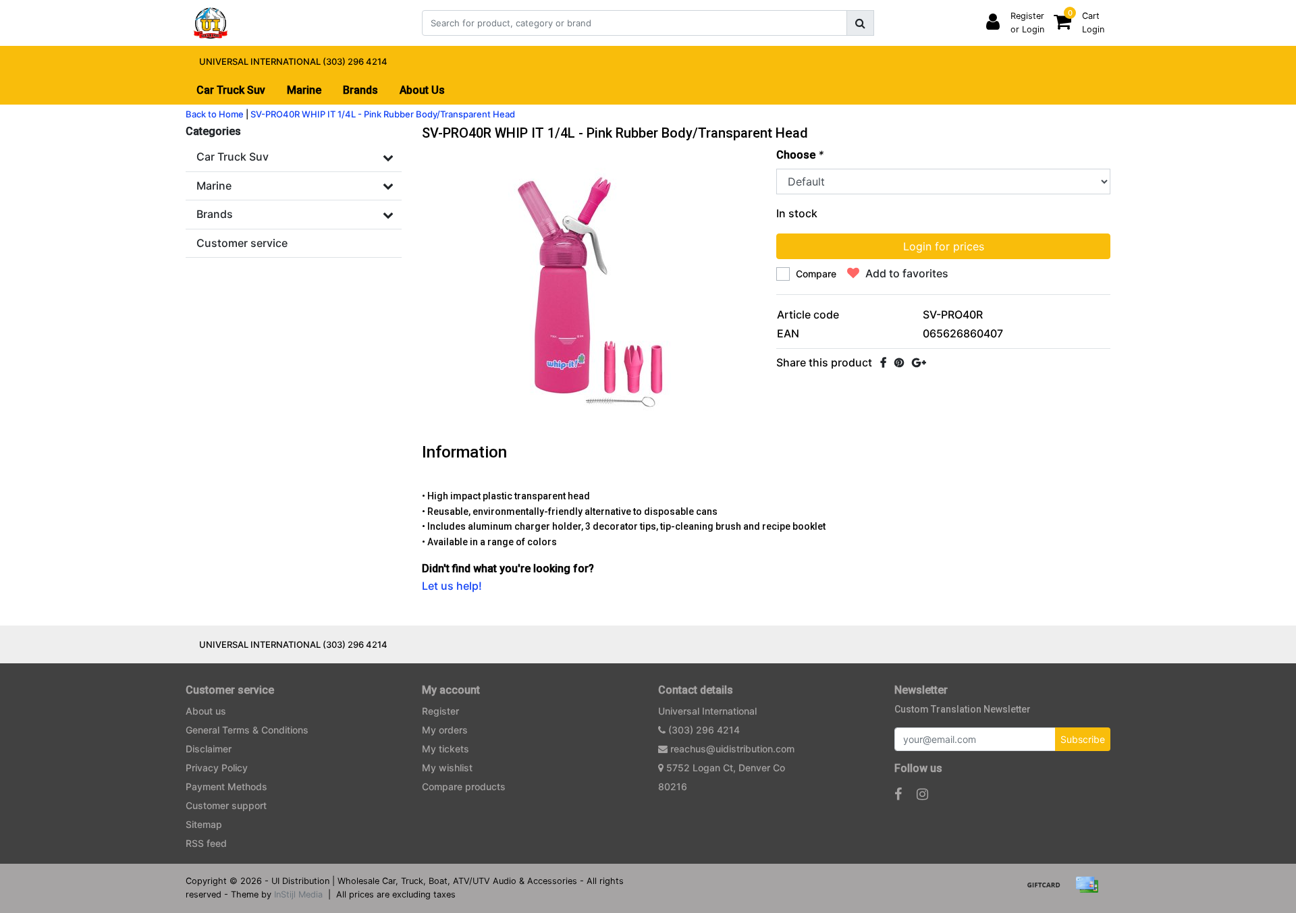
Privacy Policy (217, 767)
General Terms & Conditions (247, 730)
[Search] (860, 23)
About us (206, 711)
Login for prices (943, 246)
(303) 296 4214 (703, 730)
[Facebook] (883, 362)
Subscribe (1082, 739)
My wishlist (447, 767)
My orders (445, 730)
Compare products (464, 786)
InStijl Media (298, 894)
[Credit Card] (1090, 890)
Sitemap (204, 824)
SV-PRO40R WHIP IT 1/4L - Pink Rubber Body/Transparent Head (382, 114)
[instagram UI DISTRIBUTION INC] (922, 794)
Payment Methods (226, 786)
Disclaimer (209, 748)
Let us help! (452, 585)
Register (440, 711)
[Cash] (1048, 890)
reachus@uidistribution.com (732, 748)
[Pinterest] (899, 362)
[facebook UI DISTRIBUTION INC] (898, 794)
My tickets (445, 748)
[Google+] (919, 362)
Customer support (226, 805)
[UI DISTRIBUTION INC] (211, 22)
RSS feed (206, 843)
